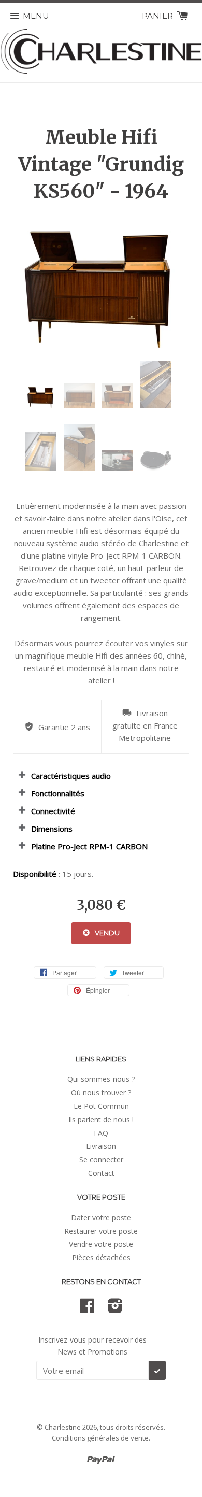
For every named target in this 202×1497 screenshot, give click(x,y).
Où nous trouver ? (101, 1092)
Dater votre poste (101, 1217)
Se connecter (101, 1159)
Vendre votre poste (101, 1244)
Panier (158, 16)
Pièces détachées (101, 1257)
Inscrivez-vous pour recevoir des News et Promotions (92, 1345)
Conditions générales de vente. (101, 1438)
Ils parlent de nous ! (101, 1119)
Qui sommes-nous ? (101, 1079)
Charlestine (63, 1427)
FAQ (101, 1133)
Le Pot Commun (101, 1106)
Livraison (101, 1146)
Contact (101, 1173)
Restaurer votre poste (101, 1231)
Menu (36, 16)
